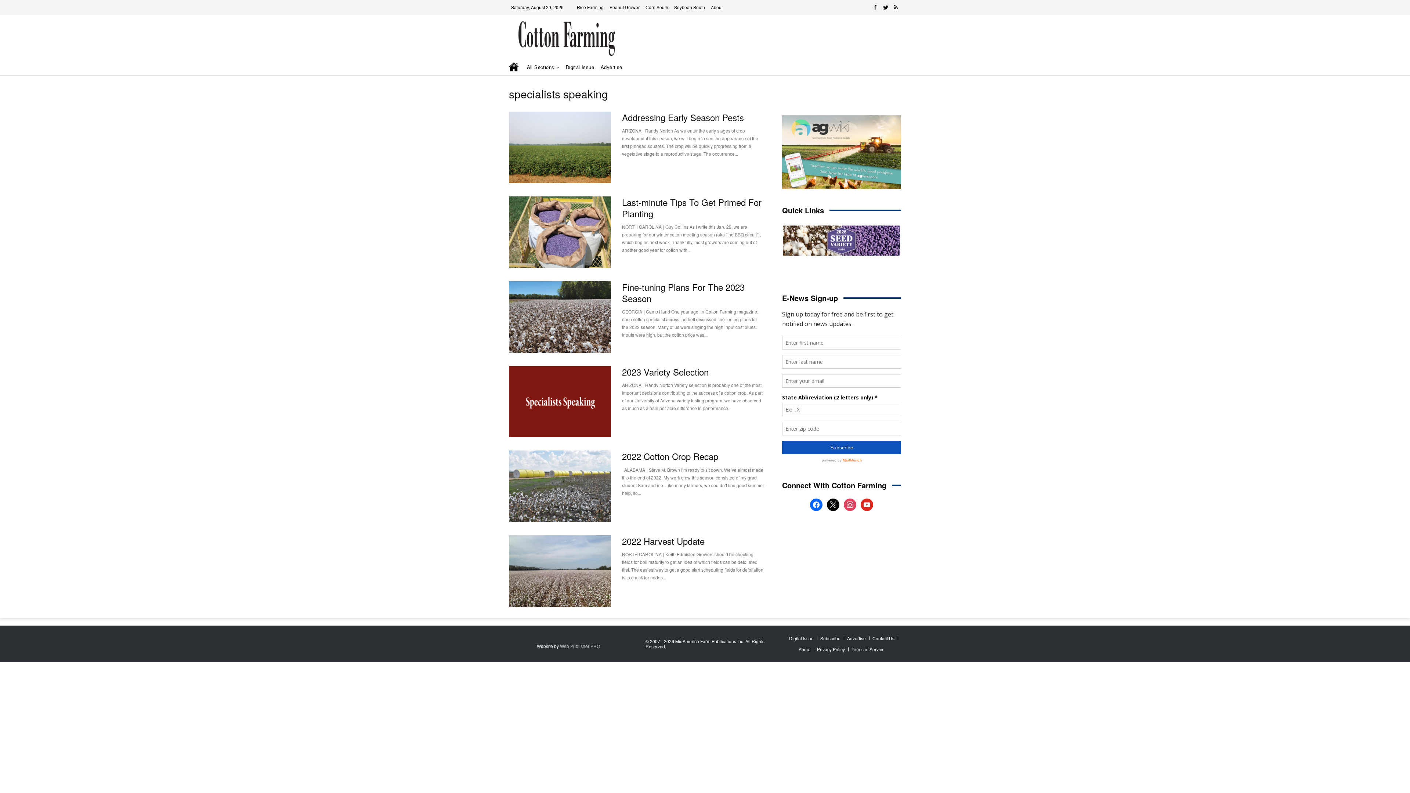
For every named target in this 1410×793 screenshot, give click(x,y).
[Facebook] (875, 7)
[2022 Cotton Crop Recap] (560, 486)
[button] (885, 67)
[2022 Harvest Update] (560, 571)
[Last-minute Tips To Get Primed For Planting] (560, 232)
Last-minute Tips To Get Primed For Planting (692, 208)
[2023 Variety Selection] (560, 402)
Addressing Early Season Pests (683, 117)
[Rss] (896, 7)
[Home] (514, 67)
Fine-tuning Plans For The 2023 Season (683, 292)
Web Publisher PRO (580, 646)
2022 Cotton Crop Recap (670, 456)
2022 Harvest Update (663, 541)
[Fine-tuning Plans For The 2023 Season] (560, 317)
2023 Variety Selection (665, 371)
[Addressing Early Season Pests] (560, 147)
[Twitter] (886, 7)
